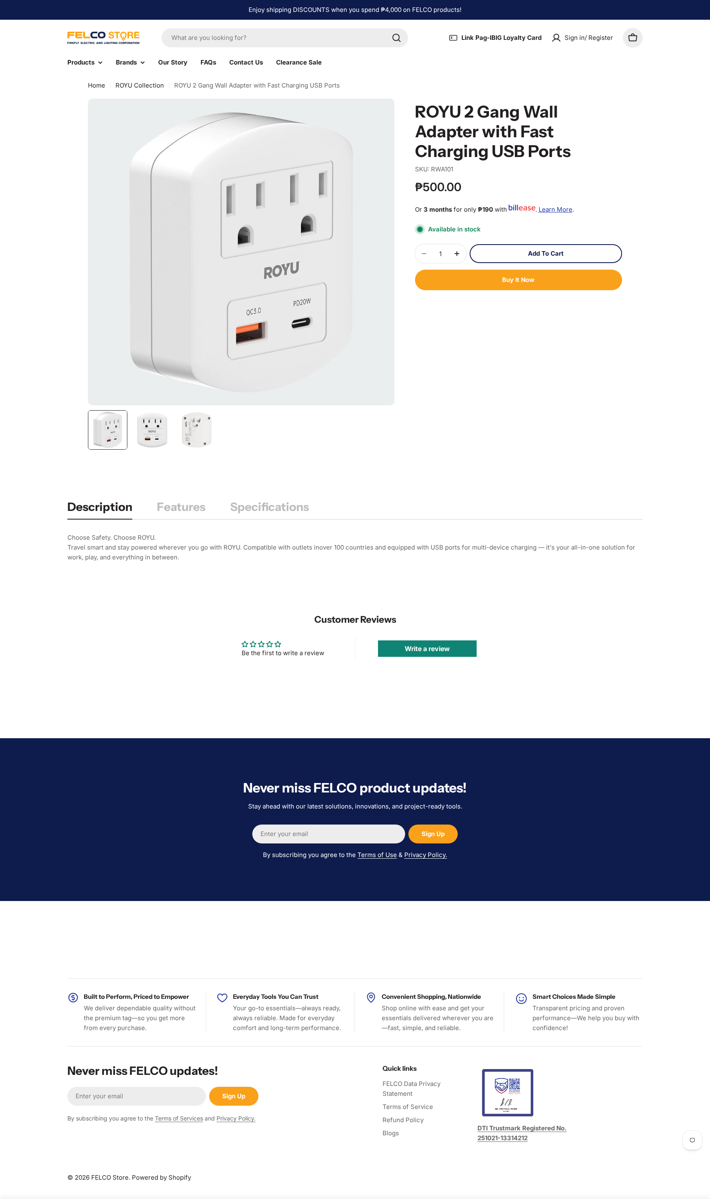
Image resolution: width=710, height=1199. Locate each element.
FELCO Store (110, 1177)
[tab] (99, 509)
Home (96, 85)
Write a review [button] (427, 649)
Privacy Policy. (425, 855)
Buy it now (518, 280)
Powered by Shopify (161, 1177)
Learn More (555, 209)
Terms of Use (377, 855)
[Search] (396, 38)
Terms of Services (179, 1118)
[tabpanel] (355, 547)
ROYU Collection (139, 85)
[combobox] (284, 37)
